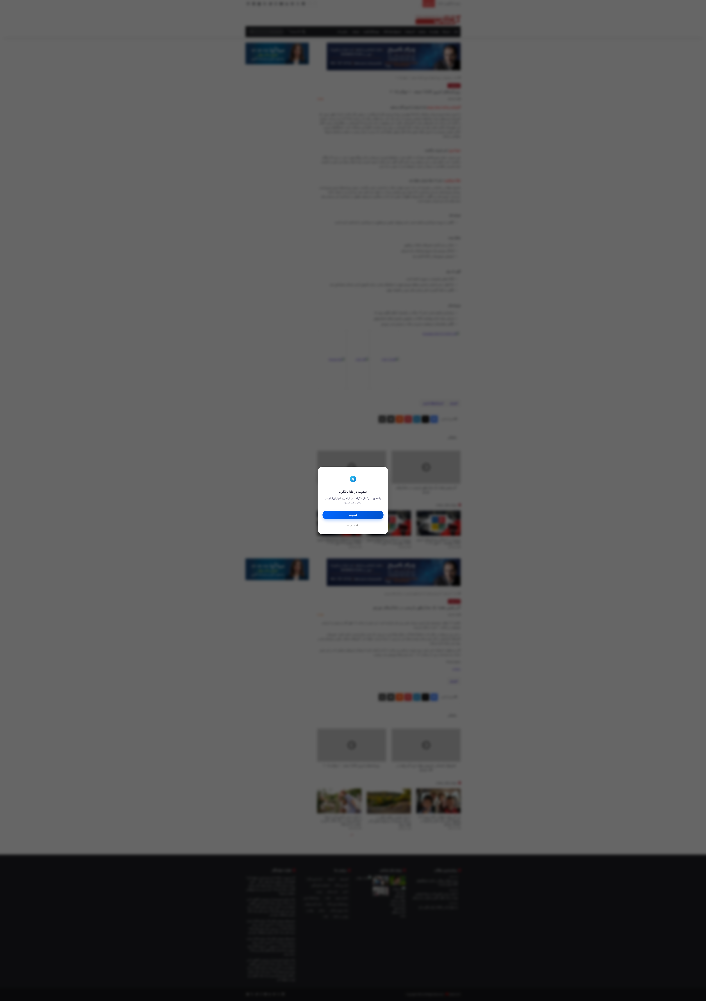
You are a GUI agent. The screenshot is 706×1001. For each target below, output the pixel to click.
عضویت (353, 515)
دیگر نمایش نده (353, 525)
